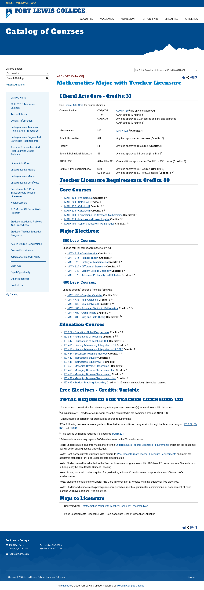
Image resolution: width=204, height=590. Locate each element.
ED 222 (188, 424)
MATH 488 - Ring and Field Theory (86, 317)
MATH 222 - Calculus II (77, 206)
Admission (128, 18)
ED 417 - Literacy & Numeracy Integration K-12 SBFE (93, 349)
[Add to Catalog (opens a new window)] (183, 77)
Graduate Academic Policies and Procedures (26, 223)
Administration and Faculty (25, 257)
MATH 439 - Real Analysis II (83, 304)
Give (33, 3)
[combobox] (166, 70)
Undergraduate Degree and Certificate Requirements (26, 139)
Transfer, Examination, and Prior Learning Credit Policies (25, 151)
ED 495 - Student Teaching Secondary (85, 382)
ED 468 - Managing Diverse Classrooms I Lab (89, 370)
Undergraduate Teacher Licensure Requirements (142, 444)
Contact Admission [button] (19, 554)
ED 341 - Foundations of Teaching (83, 336)
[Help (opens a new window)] (196, 77)
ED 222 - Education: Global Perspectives (86, 332)
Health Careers (19, 202)
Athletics (191, 18)
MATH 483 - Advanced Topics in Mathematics (92, 308)
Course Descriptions (22, 250)
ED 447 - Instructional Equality (81, 357)
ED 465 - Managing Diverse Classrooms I (87, 366)
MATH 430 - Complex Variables (84, 295)
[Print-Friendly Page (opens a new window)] (192, 77)
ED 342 (73, 428)
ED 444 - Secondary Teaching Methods (86, 353)
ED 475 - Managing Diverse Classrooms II (87, 374)
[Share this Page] (187, 77)
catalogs (66, 585)
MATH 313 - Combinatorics (82, 253)
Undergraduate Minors (23, 176)
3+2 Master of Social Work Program (26, 211)
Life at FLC (171, 18)
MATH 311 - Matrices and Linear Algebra (86, 219)
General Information (22, 120)
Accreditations (19, 114)
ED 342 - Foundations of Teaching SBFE (86, 341)
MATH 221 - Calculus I (76, 202)
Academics (107, 18)
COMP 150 (122, 110)
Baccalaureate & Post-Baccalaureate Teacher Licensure (23, 193)
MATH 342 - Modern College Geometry (89, 270)
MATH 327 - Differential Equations (86, 266)
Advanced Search (15, 84)
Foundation (22, 3)
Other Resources (20, 278)
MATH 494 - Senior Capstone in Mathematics (89, 223)
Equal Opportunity (20, 272)
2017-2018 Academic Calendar (23, 106)
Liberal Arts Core (20, 163)
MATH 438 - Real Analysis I (82, 299)
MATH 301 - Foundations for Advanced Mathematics (93, 215)
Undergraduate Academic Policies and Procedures (25, 129)
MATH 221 (118, 433)
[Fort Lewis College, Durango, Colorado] (46, 13)
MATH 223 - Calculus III (77, 210)
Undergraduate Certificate (25, 182)
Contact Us (17, 285)
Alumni (10, 3)
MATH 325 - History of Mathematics (87, 262)
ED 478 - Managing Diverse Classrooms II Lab (90, 378)
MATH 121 (122, 130)
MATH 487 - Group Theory (81, 312)
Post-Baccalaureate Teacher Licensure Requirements (146, 454)
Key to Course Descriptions (26, 244)
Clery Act (16, 265)
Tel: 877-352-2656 (53, 545)
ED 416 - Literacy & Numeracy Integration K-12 (90, 345)
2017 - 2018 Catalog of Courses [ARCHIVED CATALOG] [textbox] (160, 70)
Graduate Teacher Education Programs (26, 233)
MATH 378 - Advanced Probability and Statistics (94, 275)
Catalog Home (18, 97)
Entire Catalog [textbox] (13, 73)
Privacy (191, 577)
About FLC (86, 18)
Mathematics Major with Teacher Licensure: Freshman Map (115, 506)
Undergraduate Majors (23, 169)
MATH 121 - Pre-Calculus (78, 197)
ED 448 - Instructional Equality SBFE (84, 361)
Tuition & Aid (149, 18)
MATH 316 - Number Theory (82, 257)
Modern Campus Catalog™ (131, 585)
